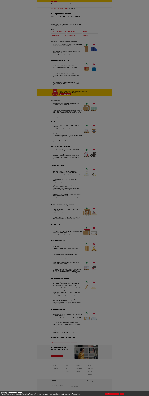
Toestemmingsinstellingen (108, 393)
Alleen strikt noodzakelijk (116, 393)
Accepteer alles (122, 393)
